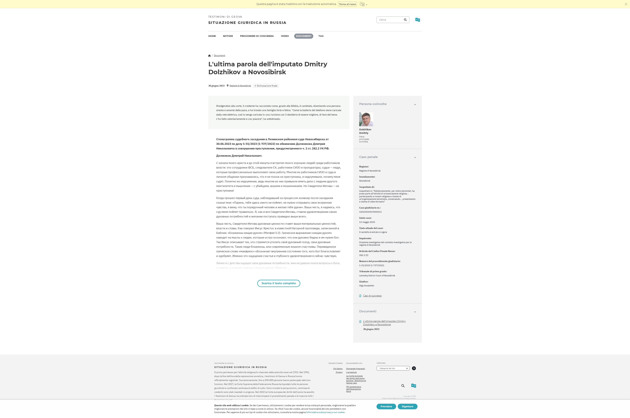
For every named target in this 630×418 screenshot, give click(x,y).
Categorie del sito (387, 368)
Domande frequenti (355, 368)
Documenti (303, 36)
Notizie (228, 36)
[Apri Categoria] (414, 368)
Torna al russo (347, 4)
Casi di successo (372, 295)
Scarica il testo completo (279, 283)
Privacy (339, 372)
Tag (321, 36)
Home (212, 36)
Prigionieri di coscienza (257, 36)
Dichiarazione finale (267, 85)
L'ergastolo (351, 372)
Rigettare (407, 406)
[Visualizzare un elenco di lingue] (363, 4)
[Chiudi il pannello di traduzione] (626, 4)
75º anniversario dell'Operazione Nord (353, 389)
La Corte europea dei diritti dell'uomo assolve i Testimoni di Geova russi (356, 379)
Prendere (386, 406)
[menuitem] (212, 36)
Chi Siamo (338, 368)
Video (285, 36)
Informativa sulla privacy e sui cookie (325, 412)
